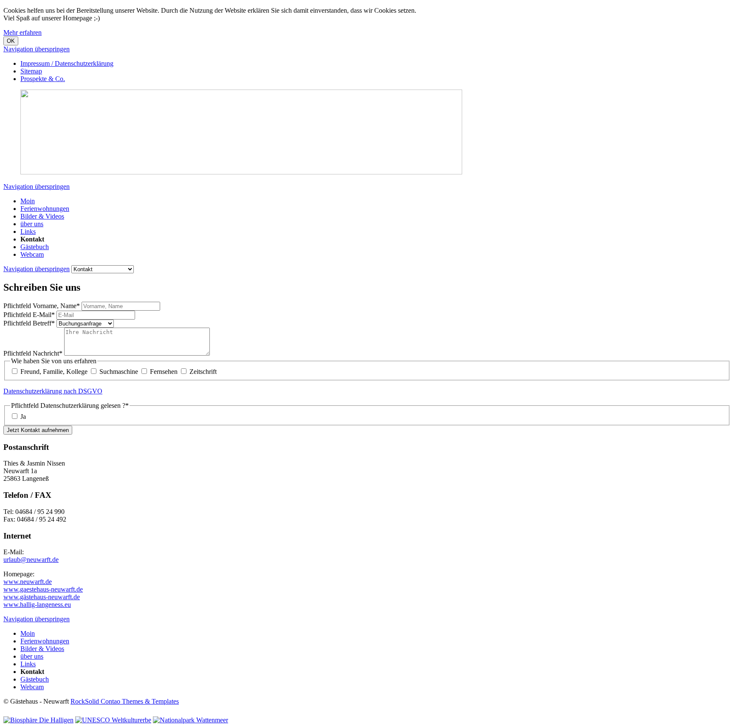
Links (28, 231)
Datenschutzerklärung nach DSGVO (52, 391)
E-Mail (29, 314)
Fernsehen (164, 371)
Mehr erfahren (22, 32)
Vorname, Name (41, 305)
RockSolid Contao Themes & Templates (125, 701)
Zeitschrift (203, 371)
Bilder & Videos (42, 216)
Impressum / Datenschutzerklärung (66, 63)
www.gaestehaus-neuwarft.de (43, 589)
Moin (27, 201)
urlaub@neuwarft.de (31, 559)
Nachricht (32, 353)
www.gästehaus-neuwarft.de (41, 597)
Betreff (29, 323)
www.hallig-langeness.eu (37, 604)
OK (11, 41)
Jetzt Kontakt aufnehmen (38, 430)
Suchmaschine (118, 371)
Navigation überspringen (36, 49)
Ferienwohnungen (44, 208)
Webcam (32, 254)
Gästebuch (34, 246)
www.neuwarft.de (27, 581)
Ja (23, 416)
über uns (31, 223)
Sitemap (31, 71)
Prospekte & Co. (42, 78)
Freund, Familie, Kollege (54, 371)
